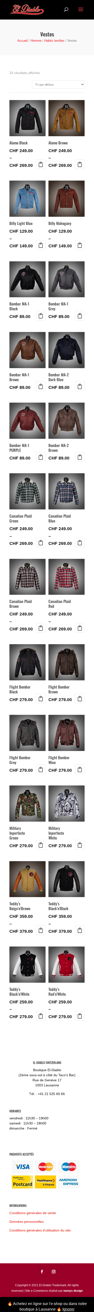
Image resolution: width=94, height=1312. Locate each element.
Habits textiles (54, 40)
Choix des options (41, 164)
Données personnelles (26, 1222)
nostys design (73, 1290)
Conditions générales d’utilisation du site (40, 1230)
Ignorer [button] (68, 1309)
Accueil (22, 40)
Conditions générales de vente (32, 1213)
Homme (36, 40)
